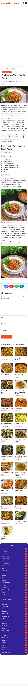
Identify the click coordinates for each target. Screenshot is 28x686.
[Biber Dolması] (21, 500)
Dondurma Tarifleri (6, 637)
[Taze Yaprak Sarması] (7, 500)
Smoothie (4, 640)
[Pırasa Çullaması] (7, 351)
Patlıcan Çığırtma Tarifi (7, 408)
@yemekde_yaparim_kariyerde (12, 243)
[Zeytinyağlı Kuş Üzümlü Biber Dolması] (21, 450)
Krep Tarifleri (5, 604)
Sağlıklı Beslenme (6, 613)
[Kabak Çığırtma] (7, 368)
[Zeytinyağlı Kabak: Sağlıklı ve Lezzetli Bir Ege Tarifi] (21, 384)
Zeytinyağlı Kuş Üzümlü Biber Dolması (21, 456)
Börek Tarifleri (5, 556)
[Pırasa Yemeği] (21, 402)
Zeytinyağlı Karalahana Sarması (7, 391)
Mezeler (4, 594)
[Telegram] (21, 286)
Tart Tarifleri (5, 625)
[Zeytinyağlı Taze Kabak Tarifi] (7, 466)
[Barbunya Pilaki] (21, 484)
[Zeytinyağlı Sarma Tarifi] (21, 515)
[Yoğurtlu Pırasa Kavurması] (7, 484)
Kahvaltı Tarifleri (6, 582)
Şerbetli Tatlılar (5, 573)
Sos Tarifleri (5, 623)
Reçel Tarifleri (5, 630)
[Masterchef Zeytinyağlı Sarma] (7, 450)
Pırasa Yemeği (18, 408)
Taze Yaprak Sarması (6, 507)
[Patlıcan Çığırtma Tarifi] (7, 402)
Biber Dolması (18, 507)
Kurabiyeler (4, 551)
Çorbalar (4, 580)
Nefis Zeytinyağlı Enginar (5, 537)
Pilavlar (4, 592)
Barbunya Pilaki (19, 490)
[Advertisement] (14, 21)
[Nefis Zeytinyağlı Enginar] (7, 530)
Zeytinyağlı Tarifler (12, 68)
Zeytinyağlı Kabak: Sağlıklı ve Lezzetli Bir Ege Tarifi (20, 392)
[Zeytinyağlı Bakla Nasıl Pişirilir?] (21, 433)
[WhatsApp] (16, 286)
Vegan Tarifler (5, 645)
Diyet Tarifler (5, 606)
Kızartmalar (4, 587)
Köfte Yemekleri (5, 563)
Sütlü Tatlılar (5, 561)
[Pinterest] (11, 286)
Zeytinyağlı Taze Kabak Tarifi (7, 473)
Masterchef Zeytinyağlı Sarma (7, 456)
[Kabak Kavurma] (7, 515)
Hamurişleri (4, 570)
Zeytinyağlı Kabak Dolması (5, 440)
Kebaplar (4, 585)
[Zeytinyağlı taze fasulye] (21, 351)
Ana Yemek (4, 549)
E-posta (3, 323)
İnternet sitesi (4, 330)
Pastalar (4, 575)
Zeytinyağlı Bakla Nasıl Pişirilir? (21, 440)
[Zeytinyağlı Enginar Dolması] (7, 417)
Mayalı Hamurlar (6, 553)
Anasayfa (4, 68)
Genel (3, 618)
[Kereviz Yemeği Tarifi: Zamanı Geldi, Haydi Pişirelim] (21, 466)
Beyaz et (4, 577)
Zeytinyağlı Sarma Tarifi (21, 521)
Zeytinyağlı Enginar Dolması (6, 424)
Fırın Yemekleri (5, 558)
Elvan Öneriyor (5, 616)
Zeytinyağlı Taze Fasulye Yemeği (19, 374)
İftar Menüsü (5, 611)
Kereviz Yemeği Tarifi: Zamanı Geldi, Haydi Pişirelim (20, 474)
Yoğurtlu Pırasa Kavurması (5, 491)
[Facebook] (6, 286)
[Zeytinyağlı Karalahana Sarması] (7, 384)
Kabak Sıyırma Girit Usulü (19, 424)
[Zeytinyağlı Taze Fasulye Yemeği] (21, 368)
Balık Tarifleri (5, 609)
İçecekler (4, 633)
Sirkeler (4, 628)
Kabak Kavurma (5, 521)
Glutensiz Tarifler (6, 649)
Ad (2, 317)
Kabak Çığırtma (5, 374)
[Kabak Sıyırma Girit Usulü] (21, 417)
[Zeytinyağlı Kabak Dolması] (7, 433)
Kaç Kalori (4, 647)
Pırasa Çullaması (5, 358)
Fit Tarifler (4, 635)
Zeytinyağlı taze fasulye (19, 358)
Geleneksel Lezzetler (7, 597)
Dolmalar (4, 621)
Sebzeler (4, 642)
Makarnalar (4, 601)
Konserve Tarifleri (6, 589)
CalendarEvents (6, 652)
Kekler (3, 568)
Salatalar (4, 565)
